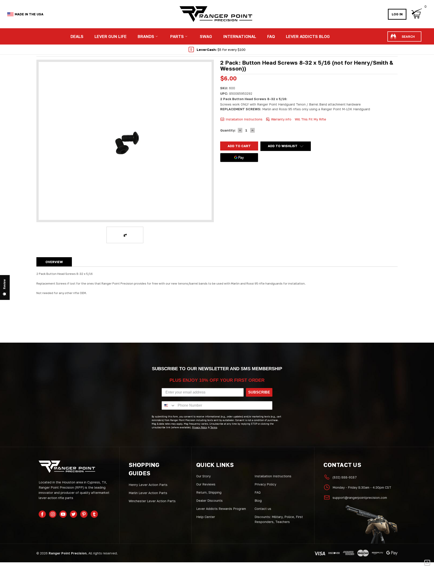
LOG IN (397, 14)
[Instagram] (52, 514)
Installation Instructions (273, 476)
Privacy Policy (265, 484)
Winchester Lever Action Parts (152, 501)
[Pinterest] (83, 514)
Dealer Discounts (209, 500)
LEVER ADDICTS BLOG (308, 36)
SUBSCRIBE (259, 392)
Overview (54, 262)
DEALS (77, 36)
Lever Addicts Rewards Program (221, 509)
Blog (258, 500)
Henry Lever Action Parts (148, 485)
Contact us (263, 509)
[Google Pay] (239, 157)
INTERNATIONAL (239, 36)
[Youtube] (63, 514)
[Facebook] (42, 514)
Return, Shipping (209, 492)
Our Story (203, 476)
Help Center (205, 517)
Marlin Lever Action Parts (148, 493)
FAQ (271, 36)
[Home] (215, 14)
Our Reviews (205, 484)
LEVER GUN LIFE (110, 36)
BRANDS (146, 36)
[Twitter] (73, 514)
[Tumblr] (94, 514)
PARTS (177, 36)
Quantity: (228, 130)
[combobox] (168, 405)
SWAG (206, 36)
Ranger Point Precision (68, 553)
